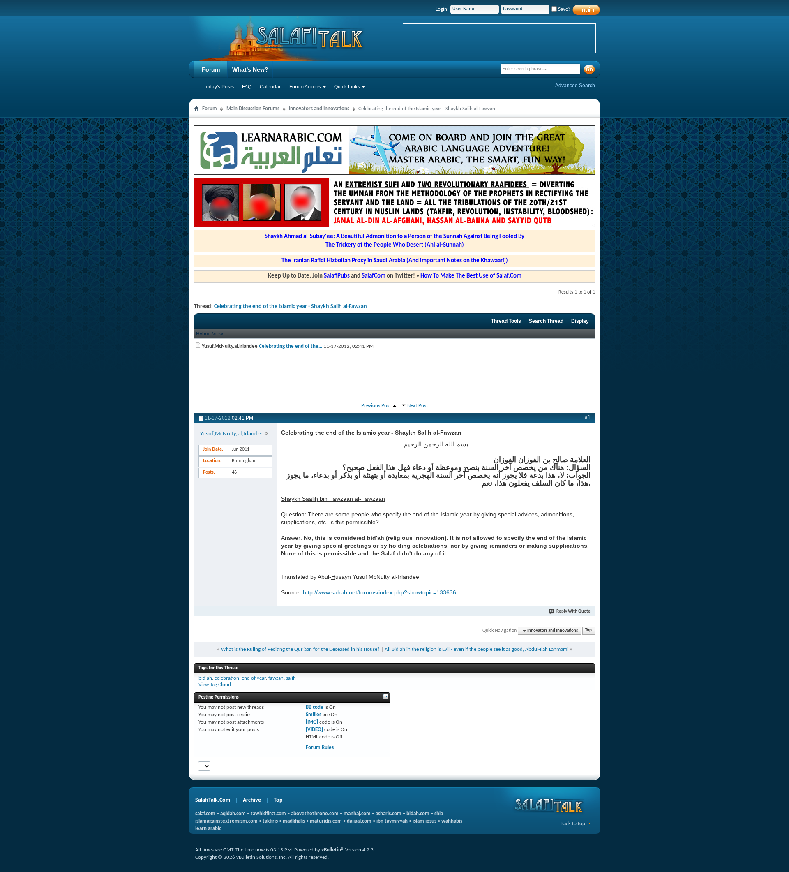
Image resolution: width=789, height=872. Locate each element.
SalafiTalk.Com (212, 800)
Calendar (270, 87)
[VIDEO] (314, 729)
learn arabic (208, 828)
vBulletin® (332, 850)
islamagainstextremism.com (226, 821)
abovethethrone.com (315, 813)
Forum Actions (305, 87)
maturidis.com (326, 821)
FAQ (246, 87)
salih (291, 678)
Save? (563, 9)
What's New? (250, 69)
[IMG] (312, 722)
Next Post (417, 405)
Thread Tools (506, 321)
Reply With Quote (573, 611)
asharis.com (388, 813)
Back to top (573, 823)
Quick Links (347, 87)
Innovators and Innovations (319, 108)
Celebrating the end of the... (290, 346)
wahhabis (451, 821)
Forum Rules (320, 747)
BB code (314, 707)
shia (438, 813)
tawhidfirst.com (268, 813)
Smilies (313, 714)
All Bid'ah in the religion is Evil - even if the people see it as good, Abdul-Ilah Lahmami (476, 649)
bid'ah (205, 678)
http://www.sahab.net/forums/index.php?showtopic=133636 (379, 592)
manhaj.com (357, 813)
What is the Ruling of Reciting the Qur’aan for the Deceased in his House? (300, 649)
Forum (211, 69)
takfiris (270, 821)
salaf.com (205, 813)
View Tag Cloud (214, 684)
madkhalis (294, 821)
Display (580, 321)
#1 (588, 417)
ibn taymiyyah (392, 821)
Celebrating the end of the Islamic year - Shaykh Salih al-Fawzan (290, 306)
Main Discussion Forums (252, 108)
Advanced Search (575, 85)
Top (588, 631)
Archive (252, 800)
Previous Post (376, 405)
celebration (227, 678)
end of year (254, 678)
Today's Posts (218, 87)
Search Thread (546, 321)
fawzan (276, 678)
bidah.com (417, 813)
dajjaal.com (359, 821)
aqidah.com (233, 813)
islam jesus (424, 821)
